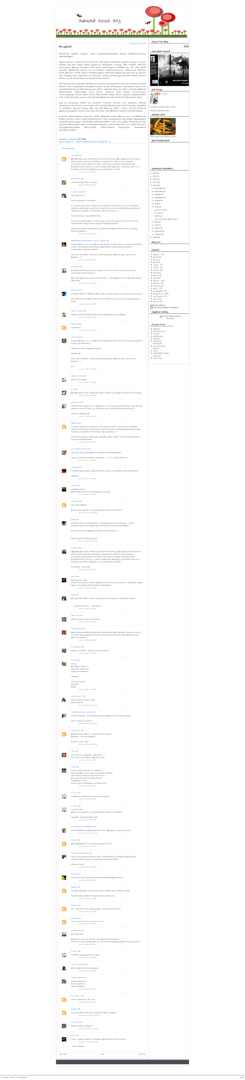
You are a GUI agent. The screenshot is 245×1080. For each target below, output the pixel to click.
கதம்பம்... (156, 267)
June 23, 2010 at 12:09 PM (88, 744)
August (158, 201)
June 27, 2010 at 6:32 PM (87, 989)
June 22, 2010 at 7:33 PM (87, 442)
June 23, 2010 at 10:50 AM (88, 705)
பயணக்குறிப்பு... (158, 296)
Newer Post (63, 1054)
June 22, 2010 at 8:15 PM (87, 494)
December (159, 188)
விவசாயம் (156, 301)
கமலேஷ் (73, 840)
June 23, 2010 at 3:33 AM (87, 622)
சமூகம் (78, 142)
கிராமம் (155, 273)
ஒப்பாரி (155, 262)
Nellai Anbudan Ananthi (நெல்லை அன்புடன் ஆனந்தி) (88, 240)
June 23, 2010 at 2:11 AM (87, 569)
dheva (73, 519)
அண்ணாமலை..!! (76, 696)
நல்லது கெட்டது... (105, 142)
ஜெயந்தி (74, 874)
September (159, 198)
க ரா (72, 389)
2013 (155, 176)
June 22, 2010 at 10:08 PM (88, 513)
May (157, 222)
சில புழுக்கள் (159, 213)
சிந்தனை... (157, 281)
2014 (155, 173)
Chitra (73, 595)
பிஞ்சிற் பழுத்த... (158, 336)
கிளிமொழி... (159, 216)
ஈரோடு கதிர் (75, 337)
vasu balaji (74, 155)
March (157, 228)
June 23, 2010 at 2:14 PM (87, 760)
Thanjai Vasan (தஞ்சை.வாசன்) (81, 712)
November (159, 192)
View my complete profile (159, 111)
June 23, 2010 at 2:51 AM (87, 588)
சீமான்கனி (74, 548)
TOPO (242, 1077)
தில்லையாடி (157, 286)
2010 (155, 185)
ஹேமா (73, 576)
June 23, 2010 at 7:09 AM (87, 653)
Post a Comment (78, 1046)
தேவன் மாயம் (75, 402)
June (157, 207)
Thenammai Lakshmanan (79, 853)
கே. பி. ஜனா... (75, 996)
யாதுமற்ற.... (157, 339)
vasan (73, 767)
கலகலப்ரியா (75, 266)
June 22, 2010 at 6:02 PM (87, 172)
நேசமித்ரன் (74, 290)
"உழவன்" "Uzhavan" (77, 964)
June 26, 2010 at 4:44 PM (87, 970)
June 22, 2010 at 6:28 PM (87, 283)
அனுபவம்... (70, 142)
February (158, 231)
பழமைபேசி (74, 501)
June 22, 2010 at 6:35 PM (87, 304)
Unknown (74, 423)
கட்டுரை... (156, 265)
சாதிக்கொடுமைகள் (90, 142)
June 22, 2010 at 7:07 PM (87, 330)
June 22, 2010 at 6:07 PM (87, 185)
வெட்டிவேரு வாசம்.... (160, 331)
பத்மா (73, 751)
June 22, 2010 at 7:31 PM (87, 416)
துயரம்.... (156, 288)
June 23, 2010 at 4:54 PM (87, 820)
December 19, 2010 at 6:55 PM (89, 1015)
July (156, 204)
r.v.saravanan (75, 930)
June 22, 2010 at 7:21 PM (87, 395)
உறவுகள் (156, 257)
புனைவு (155, 299)
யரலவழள (156, 334)
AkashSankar (75, 178)
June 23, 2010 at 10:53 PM (88, 833)
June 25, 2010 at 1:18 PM (87, 880)
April (157, 225)
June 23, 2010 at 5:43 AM (87, 640)
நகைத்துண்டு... (158, 291)
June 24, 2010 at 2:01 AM (87, 846)
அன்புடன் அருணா (77, 311)
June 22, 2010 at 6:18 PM (87, 234)
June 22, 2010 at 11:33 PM (88, 541)
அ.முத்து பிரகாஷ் (76, 192)
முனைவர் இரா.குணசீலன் (79, 449)
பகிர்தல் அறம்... (158, 358)
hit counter (170, 318)
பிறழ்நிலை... (157, 329)
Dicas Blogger (22, 1077)
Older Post (142, 1054)
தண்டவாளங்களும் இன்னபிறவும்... (166, 219)
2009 (155, 237)
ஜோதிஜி (74, 887)
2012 (155, 179)
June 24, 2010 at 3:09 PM (87, 867)
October (158, 194)
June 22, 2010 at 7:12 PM (87, 382)
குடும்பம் (156, 275)
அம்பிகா (73, 485)
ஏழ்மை (155, 260)
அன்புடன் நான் (75, 730)
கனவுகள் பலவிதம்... (162, 210)
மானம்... (156, 351)
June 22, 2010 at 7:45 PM (87, 479)
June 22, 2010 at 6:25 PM (87, 260)
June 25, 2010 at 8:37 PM (87, 911)
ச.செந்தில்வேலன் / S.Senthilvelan (82, 826)
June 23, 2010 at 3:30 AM (87, 608)
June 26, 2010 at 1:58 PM (87, 944)
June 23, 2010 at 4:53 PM (87, 799)
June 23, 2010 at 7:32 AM (87, 689)
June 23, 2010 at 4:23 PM (87, 786)
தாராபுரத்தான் (75, 647)
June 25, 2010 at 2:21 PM (87, 898)
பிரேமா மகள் (75, 615)
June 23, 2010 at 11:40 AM (88, 723)
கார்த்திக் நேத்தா (76, 977)
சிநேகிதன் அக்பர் (77, 376)
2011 (155, 182)
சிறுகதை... (157, 283)
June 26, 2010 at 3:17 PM (87, 957)
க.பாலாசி (74, 792)
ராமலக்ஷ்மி (74, 467)
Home (103, 1054)
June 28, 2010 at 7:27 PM (87, 1002)
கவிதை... (156, 270)
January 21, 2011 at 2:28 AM (88, 1042)
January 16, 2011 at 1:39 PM (88, 1028)
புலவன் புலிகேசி (76, 628)
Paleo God (74, 324)
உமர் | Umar (75, 1022)
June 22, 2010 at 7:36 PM (87, 460)
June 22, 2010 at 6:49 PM (87, 317)
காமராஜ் (73, 660)
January (158, 234)
